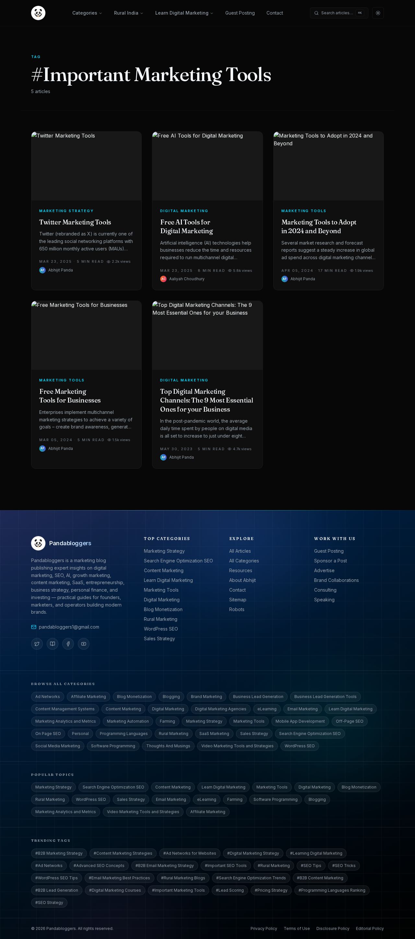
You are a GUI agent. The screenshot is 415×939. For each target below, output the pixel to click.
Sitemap (237, 599)
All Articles (240, 551)
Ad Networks (47, 696)
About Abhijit (242, 580)
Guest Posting (240, 13)
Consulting (325, 590)
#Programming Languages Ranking (332, 890)
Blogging (171, 696)
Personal (80, 733)
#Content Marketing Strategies (123, 853)
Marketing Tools (161, 590)
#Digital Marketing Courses (115, 890)
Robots (236, 609)
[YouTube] (83, 644)
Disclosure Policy (333, 928)
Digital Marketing (162, 599)
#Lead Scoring (230, 890)
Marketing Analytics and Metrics (65, 721)
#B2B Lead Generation (56, 890)
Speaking (324, 599)
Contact (275, 13)
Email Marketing (303, 708)
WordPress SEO (161, 629)
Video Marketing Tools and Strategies (237, 745)
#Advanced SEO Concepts (99, 865)
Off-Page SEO (349, 721)
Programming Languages (124, 733)
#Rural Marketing (274, 865)
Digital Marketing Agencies (220, 708)
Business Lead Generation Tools (325, 696)
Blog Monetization (163, 609)
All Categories (244, 560)
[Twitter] (37, 644)
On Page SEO (48, 733)
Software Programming (113, 745)
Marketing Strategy (164, 551)
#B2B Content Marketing (320, 877)
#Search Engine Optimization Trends (251, 877)
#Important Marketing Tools (178, 890)
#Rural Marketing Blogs (183, 877)
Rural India (126, 13)
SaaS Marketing (214, 733)
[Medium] (52, 644)
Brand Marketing (206, 696)
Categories (84, 13)
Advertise (324, 570)
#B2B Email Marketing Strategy (165, 865)
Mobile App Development (300, 721)
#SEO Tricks (344, 865)
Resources (240, 570)
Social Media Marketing (57, 745)
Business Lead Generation (258, 696)
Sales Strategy (159, 638)
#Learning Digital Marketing (316, 853)
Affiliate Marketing (88, 696)
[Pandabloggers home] (38, 13)
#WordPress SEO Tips (56, 877)
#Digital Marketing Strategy (253, 853)
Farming (167, 721)
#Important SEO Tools (226, 865)
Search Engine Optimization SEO (178, 560)
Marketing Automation (128, 721)
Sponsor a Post (330, 560)
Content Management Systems (65, 708)
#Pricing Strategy (271, 890)
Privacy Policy (264, 928)
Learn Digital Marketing (181, 13)
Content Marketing (164, 570)
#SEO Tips (311, 865)
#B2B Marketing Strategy (59, 853)
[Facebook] (68, 644)
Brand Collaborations (336, 580)
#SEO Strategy (49, 902)
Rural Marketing (160, 619)
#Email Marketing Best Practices (119, 877)
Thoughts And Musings (168, 745)
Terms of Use (297, 928)
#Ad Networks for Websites (189, 853)
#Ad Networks (49, 865)
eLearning (267, 708)
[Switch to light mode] (378, 13)
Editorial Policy (370, 928)
